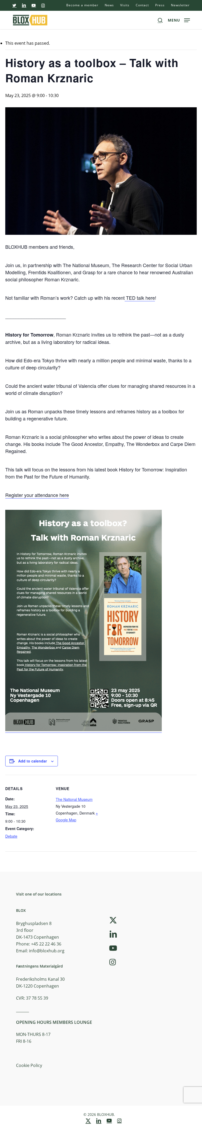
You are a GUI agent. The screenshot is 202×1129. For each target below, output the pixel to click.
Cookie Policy (29, 1065)
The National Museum (74, 799)
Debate (11, 836)
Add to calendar (32, 761)
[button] (179, 19)
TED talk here (140, 297)
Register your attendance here (37, 494)
